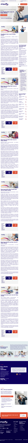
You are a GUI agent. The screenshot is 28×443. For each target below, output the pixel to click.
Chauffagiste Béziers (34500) (22, 50)
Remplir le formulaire (8, 432)
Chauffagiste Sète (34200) (22, 51)
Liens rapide (15, 421)
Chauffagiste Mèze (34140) (22, 60)
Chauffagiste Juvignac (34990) (23, 61)
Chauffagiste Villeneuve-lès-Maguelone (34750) (22, 64)
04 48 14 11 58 (2, 433)
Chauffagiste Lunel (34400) (22, 53)
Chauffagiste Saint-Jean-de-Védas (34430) (22, 62)
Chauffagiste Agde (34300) (22, 52)
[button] (18, 4)
